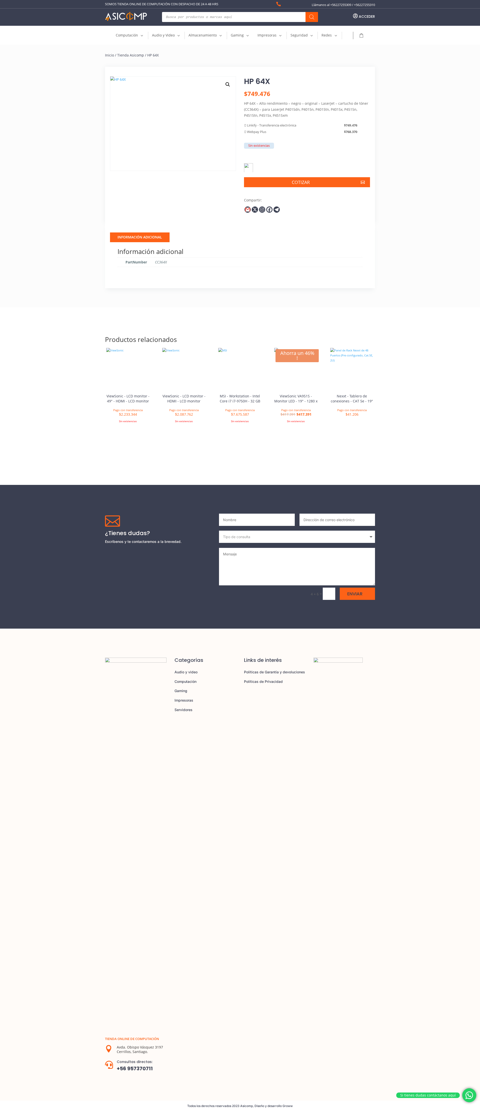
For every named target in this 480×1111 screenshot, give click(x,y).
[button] (227, 84)
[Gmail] (247, 209)
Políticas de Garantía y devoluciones (274, 672)
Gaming (180, 691)
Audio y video (186, 672)
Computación (185, 681)
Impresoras (183, 700)
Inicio (109, 55)
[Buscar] (312, 17)
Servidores (183, 710)
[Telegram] (277, 209)
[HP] (248, 166)
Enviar (354, 594)
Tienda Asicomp (130, 55)
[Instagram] (262, 209)
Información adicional (140, 237)
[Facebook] (269, 209)
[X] (255, 209)
